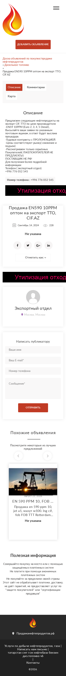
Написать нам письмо (32, 649)
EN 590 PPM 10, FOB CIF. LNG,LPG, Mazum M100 (33, 501)
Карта (11, 96)
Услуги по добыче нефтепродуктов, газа (32, 646)
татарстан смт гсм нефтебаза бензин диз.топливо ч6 (33, 654)
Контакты (33, 662)
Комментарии (36, 87)
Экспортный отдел (33, 308)
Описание (14, 87)
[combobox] (33, 257)
